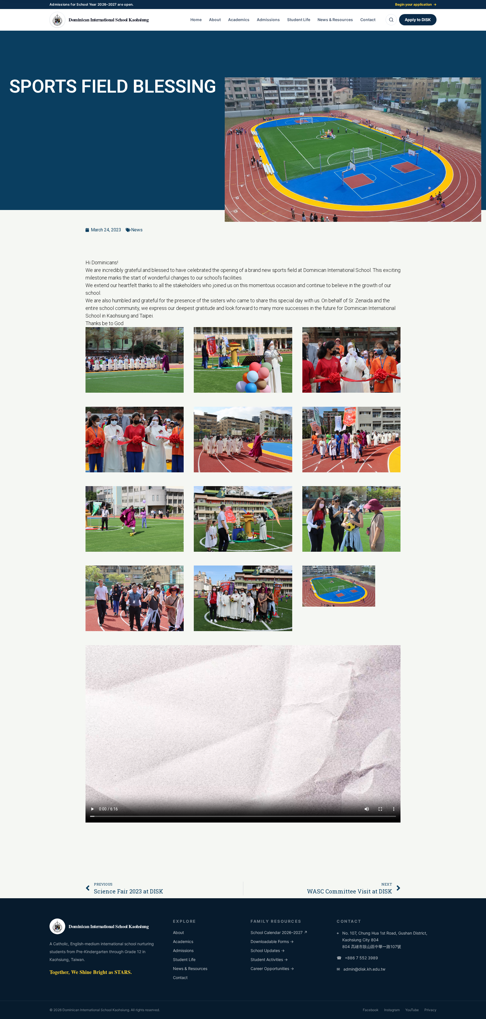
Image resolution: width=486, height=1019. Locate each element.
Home (196, 19)
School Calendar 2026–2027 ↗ (279, 932)
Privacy (430, 1010)
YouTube (412, 1010)
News (137, 230)
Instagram (392, 1010)
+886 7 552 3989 (357, 957)
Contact (367, 19)
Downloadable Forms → (272, 941)
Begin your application (415, 4)
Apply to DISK (418, 19)
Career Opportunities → (272, 968)
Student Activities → (269, 959)
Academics (238, 19)
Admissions (268, 19)
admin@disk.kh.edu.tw (361, 969)
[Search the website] (391, 19)
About (215, 19)
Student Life (298, 19)
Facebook (371, 1010)
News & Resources (335, 19)
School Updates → (268, 950)
